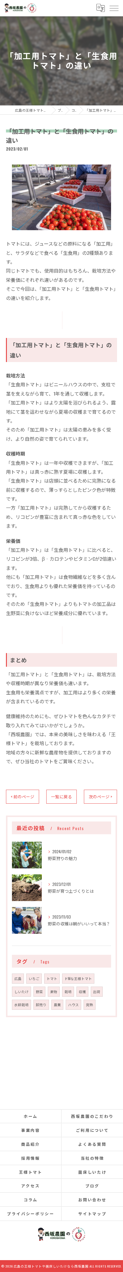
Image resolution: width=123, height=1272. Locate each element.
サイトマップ (92, 1213)
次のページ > (100, 796)
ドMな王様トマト (78, 978)
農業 (57, 1004)
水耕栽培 (21, 1004)
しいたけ (21, 991)
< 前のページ (22, 796)
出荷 (96, 991)
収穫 (82, 991)
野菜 (39, 991)
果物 (53, 991)
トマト (52, 978)
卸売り (41, 1004)
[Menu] (114, 8)
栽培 (68, 991)
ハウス (73, 1004)
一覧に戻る (61, 796)
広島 (17, 978)
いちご (34, 978)
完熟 (89, 1004)
